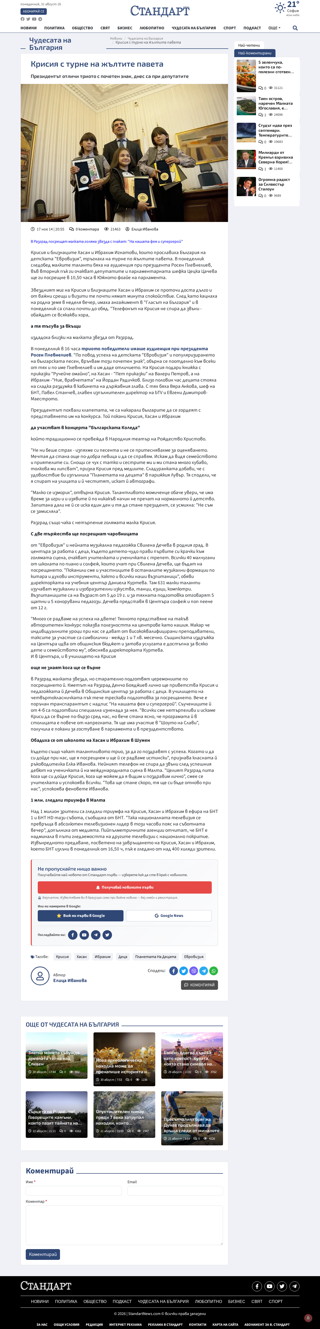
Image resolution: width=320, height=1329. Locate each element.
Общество (95, 1301)
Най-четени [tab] (249, 45)
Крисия (62, 956)
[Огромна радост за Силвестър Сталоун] (246, 186)
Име (31, 1182)
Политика (66, 1301)
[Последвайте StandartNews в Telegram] (40, 19)
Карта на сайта (225, 1324)
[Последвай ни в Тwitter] (282, 1286)
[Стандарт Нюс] (45, 1290)
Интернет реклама (125, 1324)
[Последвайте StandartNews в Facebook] (22, 19)
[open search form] (295, 28)
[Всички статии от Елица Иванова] (40, 975)
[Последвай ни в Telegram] (295, 1286)
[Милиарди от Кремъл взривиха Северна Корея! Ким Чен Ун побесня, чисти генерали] (246, 159)
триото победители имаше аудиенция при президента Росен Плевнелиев (119, 351)
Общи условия (67, 1324)
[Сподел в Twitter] (183, 970)
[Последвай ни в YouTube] (269, 1286)
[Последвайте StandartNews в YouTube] (34, 19)
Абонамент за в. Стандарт (267, 1324)
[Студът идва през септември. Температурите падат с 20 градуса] (246, 132)
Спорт (276, 1301)
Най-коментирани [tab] (255, 53)
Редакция (94, 1324)
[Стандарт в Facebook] (73, 935)
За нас (42, 1324)
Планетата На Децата (155, 956)
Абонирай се (33, 11)
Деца (122, 956)
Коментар (36, 1201)
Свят (257, 1301)
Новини (116, 38)
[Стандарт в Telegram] (95, 935)
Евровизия (194, 956)
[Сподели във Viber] (193, 970)
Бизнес (236, 1301)
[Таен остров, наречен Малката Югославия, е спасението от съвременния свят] (246, 105)
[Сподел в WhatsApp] (213, 970)
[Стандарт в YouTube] (84, 935)
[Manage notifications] (308, 1318)
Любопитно (208, 1301)
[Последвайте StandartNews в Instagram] (28, 19)
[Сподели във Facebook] (173, 970)
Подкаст (122, 1301)
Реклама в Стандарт (165, 1324)
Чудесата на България (145, 38)
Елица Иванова (145, 229)
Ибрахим (102, 956)
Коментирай (202, 985)
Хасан (82, 956)
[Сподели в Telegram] (203, 970)
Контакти (197, 1324)
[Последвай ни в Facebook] (257, 1286)
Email (132, 1182)
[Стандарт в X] (107, 935)
